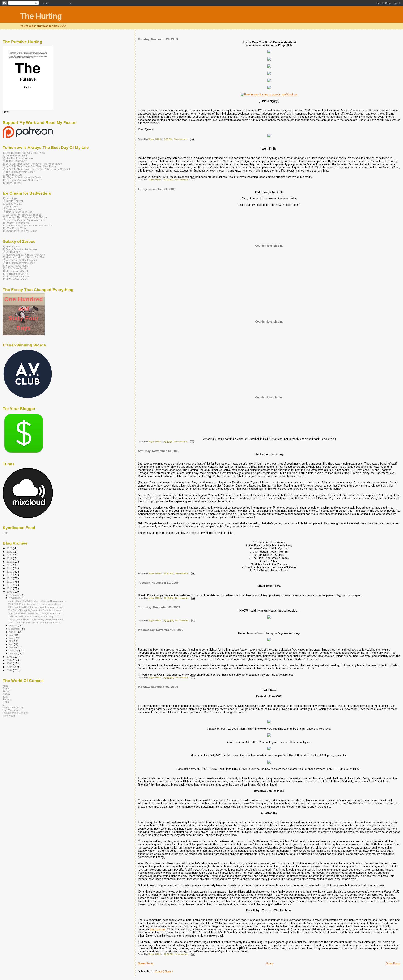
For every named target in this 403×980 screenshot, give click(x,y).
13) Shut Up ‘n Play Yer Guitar (20, 231)
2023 (10, 548)
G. (4, 704)
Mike (5, 685)
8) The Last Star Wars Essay (19, 171)
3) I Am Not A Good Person (18, 158)
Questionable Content (15, 713)
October (13, 625)
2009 (10, 591)
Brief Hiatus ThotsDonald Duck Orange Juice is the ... (35, 613)
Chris (6, 702)
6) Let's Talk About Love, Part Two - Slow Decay (29, 166)
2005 (10, 666)
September (15, 628)
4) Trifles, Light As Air (14, 161)
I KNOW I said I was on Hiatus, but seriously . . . (32, 616)
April (11, 644)
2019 (10, 558)
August (13, 632)
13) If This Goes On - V (15, 279)
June (12, 638)
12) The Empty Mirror (15, 228)
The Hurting (41, 16)
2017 (10, 565)
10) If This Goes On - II (15, 271)
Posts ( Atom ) (164, 971)
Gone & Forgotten (13, 707)
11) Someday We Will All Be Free (21, 180)
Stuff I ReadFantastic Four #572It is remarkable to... (34, 622)
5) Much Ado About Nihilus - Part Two (24, 257)
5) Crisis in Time (12, 209)
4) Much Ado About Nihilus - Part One (24, 254)
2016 (10, 568)
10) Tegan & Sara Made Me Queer (22, 177)
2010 (10, 588)
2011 (10, 585)
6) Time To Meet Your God (17, 212)
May (11, 641)
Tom (5, 696)
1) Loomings (10, 198)
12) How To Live (12, 182)
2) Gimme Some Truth (15, 155)
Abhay (6, 693)
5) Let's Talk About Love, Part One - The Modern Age (32, 163)
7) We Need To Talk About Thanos (22, 214)
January (13, 653)
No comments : (181, 139)
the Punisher (157, 929)
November (14, 598)
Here (5, 532)
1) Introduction (11, 246)
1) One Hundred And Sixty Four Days (24, 152)
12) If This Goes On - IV (16, 276)
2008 (10, 656)
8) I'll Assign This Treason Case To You (25, 217)
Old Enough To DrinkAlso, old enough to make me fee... (36, 607)
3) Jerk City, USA (12, 203)
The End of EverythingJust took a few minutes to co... (35, 610)
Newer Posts (145, 963)
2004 (10, 670)
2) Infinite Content (13, 201)
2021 (10, 555)
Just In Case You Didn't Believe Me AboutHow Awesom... (37, 601)
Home (269, 963)
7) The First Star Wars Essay (19, 263)
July (11, 635)
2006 (10, 663)
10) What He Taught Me (16, 222)
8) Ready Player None (15, 265)
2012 (10, 581)
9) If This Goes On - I (14, 268)
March (12, 647)
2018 (10, 561)
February (14, 650)
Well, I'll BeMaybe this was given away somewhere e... (36, 604)
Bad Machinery (11, 710)
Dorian (6, 688)
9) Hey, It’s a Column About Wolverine (24, 220)
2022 (10, 551)
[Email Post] (191, 139)
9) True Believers (12, 174)
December (14, 595)
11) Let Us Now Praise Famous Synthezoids (28, 225)
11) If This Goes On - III (15, 273)
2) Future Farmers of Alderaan (20, 249)
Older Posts (393, 963)
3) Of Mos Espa (11, 252)
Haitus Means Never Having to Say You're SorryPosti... (36, 619)
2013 (10, 578)
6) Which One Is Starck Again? (20, 260)
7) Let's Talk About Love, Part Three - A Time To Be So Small (37, 169)
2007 (10, 660)
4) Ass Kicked (10, 206)
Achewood (9, 715)
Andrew (7, 699)
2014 (10, 575)
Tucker (6, 691)
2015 (10, 571)
